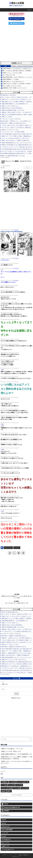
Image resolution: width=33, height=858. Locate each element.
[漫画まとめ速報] (16, 4)
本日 (5, 66)
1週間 (16, 66)
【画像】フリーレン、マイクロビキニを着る (12, 72)
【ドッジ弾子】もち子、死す (9, 75)
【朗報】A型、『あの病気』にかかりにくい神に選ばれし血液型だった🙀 (17, 638)
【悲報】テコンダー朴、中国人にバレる (10, 106)
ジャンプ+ (17, 547)
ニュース (3, 771)
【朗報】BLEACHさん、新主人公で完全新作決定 (11, 108)
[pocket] (23, 553)
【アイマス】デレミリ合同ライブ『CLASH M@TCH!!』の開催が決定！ (16, 127)
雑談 (3, 167)
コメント (28, 167)
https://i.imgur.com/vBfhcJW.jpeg (11, 231)
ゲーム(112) (11, 785)
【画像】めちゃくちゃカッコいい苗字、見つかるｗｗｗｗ (13, 659)
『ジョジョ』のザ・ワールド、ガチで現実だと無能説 (12, 131)
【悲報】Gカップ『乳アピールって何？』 (10, 129)
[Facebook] (19, 553)
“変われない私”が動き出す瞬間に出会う (9, 612)
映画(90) (3, 791)
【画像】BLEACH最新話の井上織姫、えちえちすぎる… (13, 110)
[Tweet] (10, 553)
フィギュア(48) (16, 788)
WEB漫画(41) (4, 782)
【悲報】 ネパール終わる (6, 116)
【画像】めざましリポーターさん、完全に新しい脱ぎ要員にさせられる (16, 663)
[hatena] (14, 553)
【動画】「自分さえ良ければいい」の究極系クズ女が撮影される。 (15, 140)
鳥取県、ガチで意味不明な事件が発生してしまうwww (13, 155)
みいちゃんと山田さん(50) (22, 782)
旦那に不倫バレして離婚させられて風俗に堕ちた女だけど (13, 123)
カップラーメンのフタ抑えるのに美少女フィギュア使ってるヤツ (15, 138)
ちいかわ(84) (12, 782)
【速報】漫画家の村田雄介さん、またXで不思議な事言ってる (14, 103)
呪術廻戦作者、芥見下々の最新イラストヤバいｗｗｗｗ (15, 87)
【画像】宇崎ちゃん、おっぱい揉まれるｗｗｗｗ (13, 81)
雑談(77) (9, 791)
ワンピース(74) (25, 788)
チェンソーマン (8, 547)
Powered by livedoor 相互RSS (4, 157)
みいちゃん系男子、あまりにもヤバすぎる (12, 85)
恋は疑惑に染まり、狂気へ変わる (8, 95)
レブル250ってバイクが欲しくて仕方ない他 (10, 118)
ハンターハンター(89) (6, 788)
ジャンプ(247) (19, 785)
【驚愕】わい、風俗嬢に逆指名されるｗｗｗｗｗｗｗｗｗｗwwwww (16, 653)
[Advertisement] (16, 43)
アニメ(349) (4, 785)
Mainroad (25, 855)
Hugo (20, 855)
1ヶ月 (27, 66)
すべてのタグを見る (16, 795)
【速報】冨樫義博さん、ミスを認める (11, 79)
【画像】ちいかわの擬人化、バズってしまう (12, 748)
